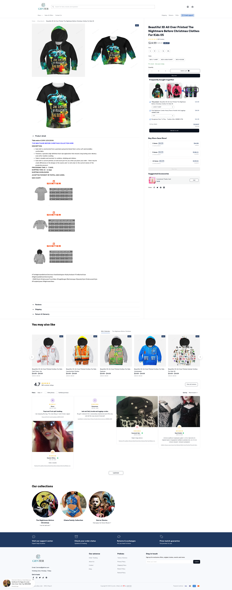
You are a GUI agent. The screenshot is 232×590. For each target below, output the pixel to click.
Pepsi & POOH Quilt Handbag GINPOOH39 (53, 417)
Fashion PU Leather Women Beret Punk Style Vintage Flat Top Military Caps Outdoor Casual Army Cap (137, 441)
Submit (197, 562)
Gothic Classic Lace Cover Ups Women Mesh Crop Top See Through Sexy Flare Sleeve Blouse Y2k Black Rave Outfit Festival (179, 445)
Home (33, 21)
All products (40, 21)
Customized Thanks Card (164, 179)
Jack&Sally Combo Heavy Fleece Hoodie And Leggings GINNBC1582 (95, 419)
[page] (188, 15)
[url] (129, 586)
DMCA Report (48, 586)
